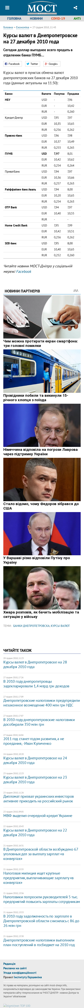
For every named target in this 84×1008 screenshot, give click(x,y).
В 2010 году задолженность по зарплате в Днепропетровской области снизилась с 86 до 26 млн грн (41, 921)
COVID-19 (58, 18)
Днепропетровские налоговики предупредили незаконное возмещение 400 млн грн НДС (41, 703)
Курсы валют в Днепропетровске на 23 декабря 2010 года (35, 779)
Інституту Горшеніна (28, 977)
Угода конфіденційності (19, 973)
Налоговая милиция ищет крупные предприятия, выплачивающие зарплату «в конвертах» (38, 878)
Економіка (22, 27)
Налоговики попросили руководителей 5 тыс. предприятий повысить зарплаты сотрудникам (41, 899)
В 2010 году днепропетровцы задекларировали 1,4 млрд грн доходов (36, 684)
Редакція (9, 964)
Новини (36, 18)
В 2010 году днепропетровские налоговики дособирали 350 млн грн (39, 722)
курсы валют (60, 626)
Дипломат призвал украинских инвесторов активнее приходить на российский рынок (38, 799)
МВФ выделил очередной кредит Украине (37, 815)
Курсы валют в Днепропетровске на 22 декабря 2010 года (35, 832)
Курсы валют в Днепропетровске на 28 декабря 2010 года (35, 664)
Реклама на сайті (15, 968)
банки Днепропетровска (31, 626)
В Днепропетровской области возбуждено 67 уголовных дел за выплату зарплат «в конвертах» (40, 854)
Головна (14, 18)
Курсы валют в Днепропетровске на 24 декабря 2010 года (35, 760)
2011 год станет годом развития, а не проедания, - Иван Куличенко (33, 741)
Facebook (23, 271)
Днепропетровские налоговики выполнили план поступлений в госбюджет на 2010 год (39, 942)
